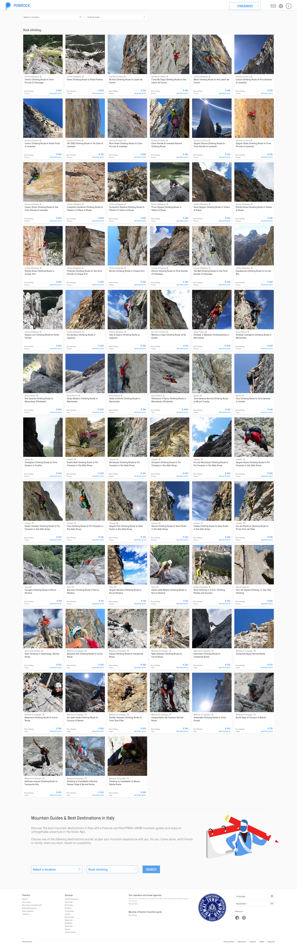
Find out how (133, 915)
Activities (253, 941)
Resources (271, 941)
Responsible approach (29, 908)
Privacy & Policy (229, 941)
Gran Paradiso (69, 911)
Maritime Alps (69, 917)
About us (25, 899)
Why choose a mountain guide (32, 905)
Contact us (25, 914)
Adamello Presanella (71, 899)
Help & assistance (28, 911)
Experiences (242, 941)
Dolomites (68, 908)
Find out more (133, 904)
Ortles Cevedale (70, 932)
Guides (262, 941)
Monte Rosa (69, 926)
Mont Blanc (68, 923)
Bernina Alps (69, 905)
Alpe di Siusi (69, 902)
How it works (26, 902)
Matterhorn (68, 920)
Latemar (67, 914)
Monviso (67, 929)
